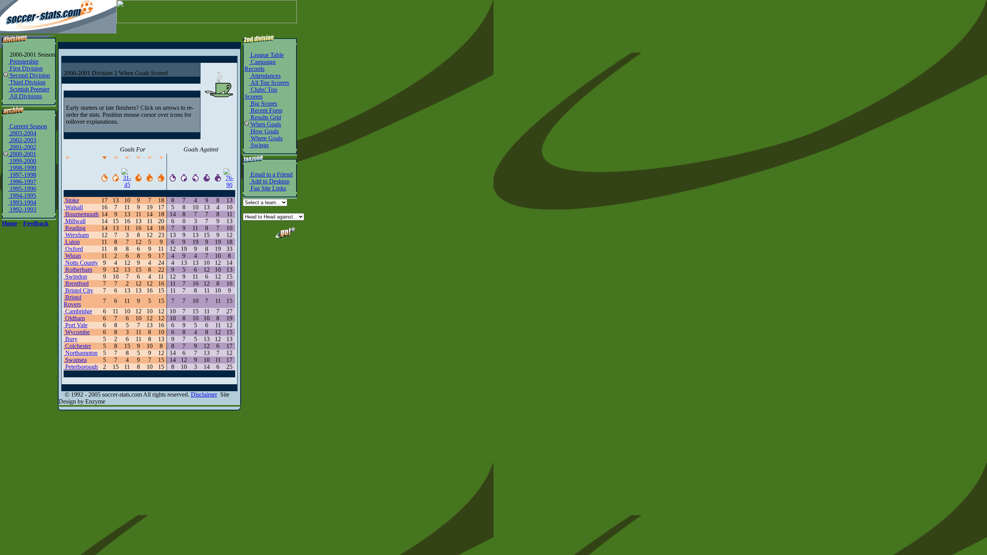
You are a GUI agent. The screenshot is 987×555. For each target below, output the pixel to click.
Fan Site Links (267, 188)
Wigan (72, 255)
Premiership (23, 61)
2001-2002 (22, 147)
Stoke (71, 200)
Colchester (77, 346)
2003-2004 (22, 133)
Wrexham (76, 235)
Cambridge (78, 311)
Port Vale (76, 325)
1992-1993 (22, 209)
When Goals (265, 124)
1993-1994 (22, 202)
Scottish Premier (28, 89)
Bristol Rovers (72, 301)
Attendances (265, 75)
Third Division (26, 82)
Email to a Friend (271, 174)
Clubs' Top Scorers (260, 93)
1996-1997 (22, 181)
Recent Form (265, 110)
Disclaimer (204, 394)
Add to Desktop (269, 181)
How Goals (264, 131)
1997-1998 (22, 175)
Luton (72, 242)
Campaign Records (260, 65)
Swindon (75, 276)
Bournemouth (81, 214)
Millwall (75, 221)
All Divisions (25, 96)
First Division (25, 68)
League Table (266, 55)
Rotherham (78, 269)
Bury (70, 339)
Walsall (73, 207)
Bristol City (78, 290)
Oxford (73, 249)
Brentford (76, 283)
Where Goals (266, 138)
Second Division (29, 75)
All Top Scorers (269, 82)
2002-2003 (22, 140)
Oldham (74, 318)
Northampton (81, 353)
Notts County (81, 262)
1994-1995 (22, 195)
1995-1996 (22, 188)
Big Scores (263, 103)
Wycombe (77, 332)
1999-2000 (22, 161)
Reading (75, 228)
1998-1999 (22, 168)
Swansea (75, 360)
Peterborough (81, 366)
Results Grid (265, 117)
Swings (259, 145)
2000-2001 (22, 154)
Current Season (27, 126)
